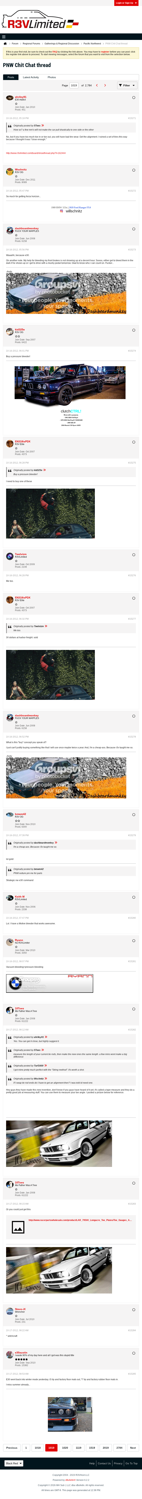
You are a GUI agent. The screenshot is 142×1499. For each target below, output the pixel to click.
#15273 (132, 249)
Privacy (118, 1463)
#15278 (132, 736)
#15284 (132, 1330)
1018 (38, 1447)
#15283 (132, 1204)
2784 (119, 1447)
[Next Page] (106, 85)
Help (92, 1463)
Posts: (18, 109)
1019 (51, 1447)
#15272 (132, 191)
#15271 (132, 118)
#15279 (132, 835)
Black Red (12, 1463)
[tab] (10, 77)
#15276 (132, 575)
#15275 (132, 462)
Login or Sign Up (124, 3)
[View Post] (42, 125)
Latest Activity (31, 77)
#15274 (132, 351)
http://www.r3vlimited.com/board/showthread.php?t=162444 (36, 153)
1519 (92, 1447)
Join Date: (20, 107)
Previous (11, 1447)
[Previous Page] (98, 85)
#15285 (132, 1374)
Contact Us (104, 1463)
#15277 (132, 619)
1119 (78, 1447)
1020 (65, 1447)
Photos (52, 77)
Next (133, 1447)
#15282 (132, 1029)
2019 (106, 1447)
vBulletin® (70, 1480)
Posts (11, 77)
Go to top (132, 1463)
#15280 (132, 918)
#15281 (132, 961)
